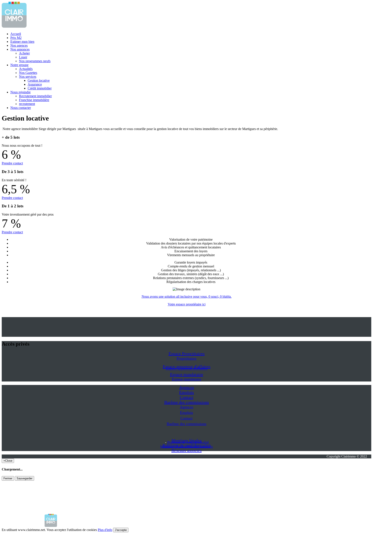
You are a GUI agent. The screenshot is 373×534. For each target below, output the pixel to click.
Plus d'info (105, 530)
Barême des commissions (186, 402)
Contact (186, 397)
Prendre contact (12, 163)
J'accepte (121, 530)
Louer (23, 57)
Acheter (24, 53)
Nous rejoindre (20, 92)
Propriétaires (186, 358)
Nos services (27, 76)
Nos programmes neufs (35, 61)
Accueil (15, 34)
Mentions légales (173, 447)
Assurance (35, 84)
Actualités (26, 69)
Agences (186, 387)
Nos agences (19, 45)
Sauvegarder (24, 478)
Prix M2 (16, 38)
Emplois (186, 392)
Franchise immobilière (34, 100)
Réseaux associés (186, 450)
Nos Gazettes (28, 73)
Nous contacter (20, 108)
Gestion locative (39, 80)
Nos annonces (20, 49)
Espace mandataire (186, 374)
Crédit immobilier (40, 88)
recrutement (27, 104)
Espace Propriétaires (187, 353)
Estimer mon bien (22, 41)
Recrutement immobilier (35, 96)
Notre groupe (19, 65)
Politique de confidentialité (188, 442)
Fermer (7, 478)
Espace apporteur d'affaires (186, 368)
